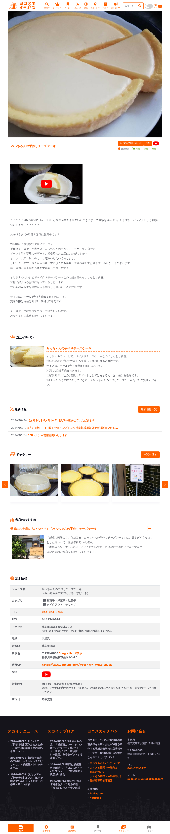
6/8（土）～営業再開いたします (47, 435)
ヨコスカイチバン (102, 731)
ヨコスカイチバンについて (105, 763)
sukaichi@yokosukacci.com (145, 778)
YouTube (95, 797)
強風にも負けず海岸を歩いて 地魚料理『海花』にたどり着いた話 (65, 784)
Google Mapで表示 (70, 653)
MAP (148, 143)
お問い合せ (136, 731)
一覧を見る (150, 454)
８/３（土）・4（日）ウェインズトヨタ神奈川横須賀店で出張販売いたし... (72, 427)
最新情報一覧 (149, 409)
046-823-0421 (136, 768)
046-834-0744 (52, 612)
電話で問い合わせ (132, 143)
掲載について (97, 771)
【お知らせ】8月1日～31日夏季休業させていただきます (61, 420)
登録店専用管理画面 (101, 780)
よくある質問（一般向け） (105, 767)
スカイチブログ (61, 731)
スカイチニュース (23, 731)
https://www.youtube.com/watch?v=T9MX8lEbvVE (77, 664)
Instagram (96, 793)
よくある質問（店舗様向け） (106, 776)
